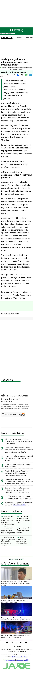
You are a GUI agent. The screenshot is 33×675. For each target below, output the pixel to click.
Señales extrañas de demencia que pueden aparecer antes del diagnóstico (7, 530)
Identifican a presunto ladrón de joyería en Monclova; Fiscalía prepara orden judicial (18, 441)
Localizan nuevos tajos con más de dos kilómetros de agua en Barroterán (19, 497)
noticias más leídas (19, 505)
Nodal (12, 314)
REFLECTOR (6, 37)
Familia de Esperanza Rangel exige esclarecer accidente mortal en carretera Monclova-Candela (17, 473)
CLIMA (22, 559)
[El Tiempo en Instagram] (13, 643)
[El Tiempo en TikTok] (18, 643)
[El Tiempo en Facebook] (8, 643)
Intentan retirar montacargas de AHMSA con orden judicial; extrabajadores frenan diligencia (17, 490)
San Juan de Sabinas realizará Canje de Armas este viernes (23, 519)
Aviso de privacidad (22, 660)
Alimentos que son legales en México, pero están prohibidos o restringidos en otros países (7, 520)
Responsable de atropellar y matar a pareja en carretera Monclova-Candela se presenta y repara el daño (19, 450)
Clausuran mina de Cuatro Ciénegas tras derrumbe (14, 601)
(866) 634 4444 (17, 657)
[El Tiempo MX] (16, 31)
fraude (17, 314)
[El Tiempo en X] (26, 643)
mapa (25, 657)
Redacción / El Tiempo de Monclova (13, 72)
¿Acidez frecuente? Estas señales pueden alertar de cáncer (22, 540)
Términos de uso (9, 660)
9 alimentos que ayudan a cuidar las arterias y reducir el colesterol (23, 530)
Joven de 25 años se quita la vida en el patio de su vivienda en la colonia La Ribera (19, 458)
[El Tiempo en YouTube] (22, 643)
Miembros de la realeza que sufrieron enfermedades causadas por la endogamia (7, 541)
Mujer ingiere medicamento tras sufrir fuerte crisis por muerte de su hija (16, 619)
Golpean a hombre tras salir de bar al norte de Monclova (15, 636)
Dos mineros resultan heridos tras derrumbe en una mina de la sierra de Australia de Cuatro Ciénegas (19, 481)
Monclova (19, 38)
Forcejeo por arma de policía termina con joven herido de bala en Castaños (15, 583)
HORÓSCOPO (14, 559)
